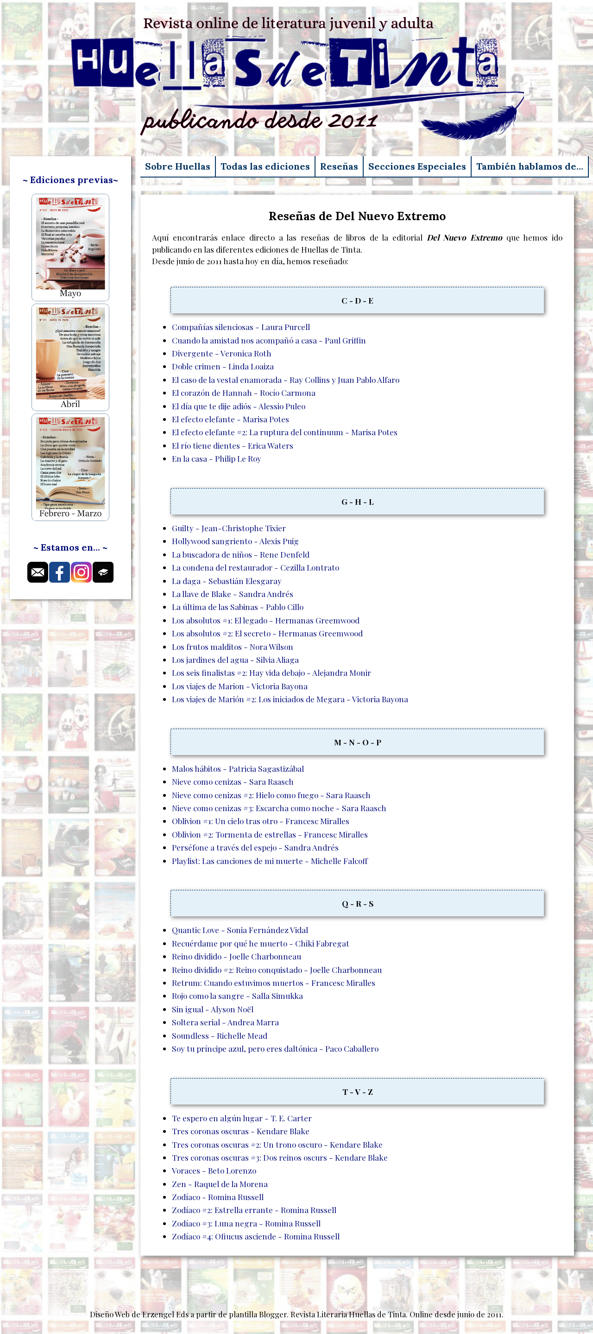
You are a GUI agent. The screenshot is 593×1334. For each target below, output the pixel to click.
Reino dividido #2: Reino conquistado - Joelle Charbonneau (277, 969)
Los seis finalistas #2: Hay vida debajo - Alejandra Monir (271, 672)
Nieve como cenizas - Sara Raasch (233, 781)
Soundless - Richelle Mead (219, 1035)
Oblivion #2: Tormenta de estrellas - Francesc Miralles (270, 834)
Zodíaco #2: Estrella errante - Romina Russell (254, 1209)
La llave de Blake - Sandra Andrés (232, 593)
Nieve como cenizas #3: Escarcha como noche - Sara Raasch (279, 807)
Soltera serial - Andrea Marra (225, 1021)
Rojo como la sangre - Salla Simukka (237, 995)
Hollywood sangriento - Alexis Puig (235, 540)
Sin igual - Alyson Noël (212, 1009)
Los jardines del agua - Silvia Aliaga (235, 659)
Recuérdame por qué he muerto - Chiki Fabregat (260, 943)
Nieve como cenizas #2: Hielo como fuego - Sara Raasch (271, 794)
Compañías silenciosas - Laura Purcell (241, 326)
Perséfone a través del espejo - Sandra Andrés (255, 847)
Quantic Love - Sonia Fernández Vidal (240, 929)
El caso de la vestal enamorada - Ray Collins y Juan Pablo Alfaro (285, 379)
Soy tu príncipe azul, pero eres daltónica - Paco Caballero (275, 1048)
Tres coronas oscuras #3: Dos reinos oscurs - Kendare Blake (280, 1157)
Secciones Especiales (417, 166)
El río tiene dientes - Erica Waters (232, 445)
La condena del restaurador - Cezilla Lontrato (255, 567)
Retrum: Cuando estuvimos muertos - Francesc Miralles (273, 982)
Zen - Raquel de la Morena (220, 1183)
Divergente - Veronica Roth (221, 353)
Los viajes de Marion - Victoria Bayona (240, 685)
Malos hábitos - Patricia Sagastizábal (238, 768)
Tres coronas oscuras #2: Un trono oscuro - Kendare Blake (277, 1144)
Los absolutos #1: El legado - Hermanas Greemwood (266, 620)
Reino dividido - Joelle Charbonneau (236, 956)
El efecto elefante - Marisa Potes (230, 418)
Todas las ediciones (265, 166)
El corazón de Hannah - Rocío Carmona (243, 392)
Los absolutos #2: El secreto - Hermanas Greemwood (267, 633)
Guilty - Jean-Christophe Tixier (229, 527)
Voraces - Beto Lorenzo (214, 1170)
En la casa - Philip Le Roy (216, 458)
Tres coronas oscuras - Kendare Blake (240, 1130)
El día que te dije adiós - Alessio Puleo (238, 405)
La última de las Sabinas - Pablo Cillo (237, 606)
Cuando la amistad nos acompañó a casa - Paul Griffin (269, 340)
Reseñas (339, 166)
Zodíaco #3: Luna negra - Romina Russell (246, 1223)
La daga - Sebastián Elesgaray (227, 580)
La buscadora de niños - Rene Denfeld (240, 554)
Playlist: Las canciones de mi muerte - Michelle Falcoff (270, 860)
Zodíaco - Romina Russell (218, 1196)
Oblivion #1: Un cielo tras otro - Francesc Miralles (260, 820)
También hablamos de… (529, 166)
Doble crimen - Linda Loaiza (223, 366)
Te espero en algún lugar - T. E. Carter (242, 1117)
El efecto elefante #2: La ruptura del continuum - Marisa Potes (284, 431)
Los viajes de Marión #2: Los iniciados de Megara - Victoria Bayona (290, 698)
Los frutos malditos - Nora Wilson (232, 646)
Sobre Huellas (177, 166)
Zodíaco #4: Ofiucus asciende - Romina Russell (256, 1236)
